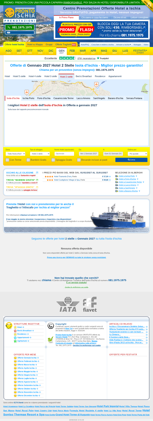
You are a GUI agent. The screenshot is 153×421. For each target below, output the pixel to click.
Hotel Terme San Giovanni (85, 406)
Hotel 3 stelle (50, 76)
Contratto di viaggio (64, 343)
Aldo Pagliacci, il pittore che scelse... (126, 340)
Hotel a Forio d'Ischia (127, 179)
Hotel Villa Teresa (128, 406)
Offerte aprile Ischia (26, 368)
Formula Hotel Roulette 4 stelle (86, 410)
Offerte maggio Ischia (26, 372)
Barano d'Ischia (115, 98)
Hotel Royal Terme (132, 410)
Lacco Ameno (83, 98)
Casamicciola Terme (63, 98)
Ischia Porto (28, 98)
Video (146, 45)
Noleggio (137, 45)
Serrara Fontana (134, 98)
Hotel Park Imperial (108, 406)
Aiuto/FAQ (85, 45)
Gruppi (49, 44)
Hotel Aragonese (10, 406)
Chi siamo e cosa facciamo (94, 17)
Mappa (94, 341)
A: (104, 150)
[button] (76, 287)
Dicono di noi (120, 17)
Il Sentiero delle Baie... (119, 337)
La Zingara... (115, 334)
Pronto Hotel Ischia (64, 335)
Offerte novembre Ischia (27, 392)
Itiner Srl (68, 329)
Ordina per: (132, 150)
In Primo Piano (66, 17)
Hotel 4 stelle (35, 76)
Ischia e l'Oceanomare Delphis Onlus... (127, 326)
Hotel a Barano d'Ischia (128, 191)
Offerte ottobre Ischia (26, 389)
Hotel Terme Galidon (64, 406)
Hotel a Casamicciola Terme (130, 182)
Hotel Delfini (50, 415)
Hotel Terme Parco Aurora (101, 415)
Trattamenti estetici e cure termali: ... (126, 332)
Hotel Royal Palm (24, 410)
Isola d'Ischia (13, 98)
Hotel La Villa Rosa (112, 411)
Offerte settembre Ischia (27, 385)
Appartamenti (114, 76)
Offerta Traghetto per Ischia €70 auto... (127, 329)
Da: (80, 150)
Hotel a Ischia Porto (127, 176)
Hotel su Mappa (35, 44)
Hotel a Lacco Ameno (127, 185)
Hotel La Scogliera (26, 406)
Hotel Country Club (43, 411)
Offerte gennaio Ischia (26, 358)
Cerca (132, 160)
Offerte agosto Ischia (26, 382)
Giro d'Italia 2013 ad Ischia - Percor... (126, 343)
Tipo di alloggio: (36, 150)
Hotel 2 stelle (66, 76)
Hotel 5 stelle (19, 76)
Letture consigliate (139, 17)
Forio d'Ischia (43, 98)
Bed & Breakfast (84, 76)
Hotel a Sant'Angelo (127, 188)
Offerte (14, 44)
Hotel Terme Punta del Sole (138, 415)
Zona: (8, 150)
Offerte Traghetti (65, 44)
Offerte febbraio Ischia (27, 361)
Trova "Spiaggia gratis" (20, 187)
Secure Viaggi (61, 337)
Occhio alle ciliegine (19, 172)
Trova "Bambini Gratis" (20, 180)
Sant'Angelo (99, 98)
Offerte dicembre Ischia (27, 396)
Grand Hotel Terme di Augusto (73, 414)
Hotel (7, 76)
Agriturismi (22, 341)
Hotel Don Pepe (119, 415)
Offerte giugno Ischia (26, 375)
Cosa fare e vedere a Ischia (102, 45)
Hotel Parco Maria (61, 411)
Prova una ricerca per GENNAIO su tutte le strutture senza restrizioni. (76, 257)
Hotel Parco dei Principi (45, 406)
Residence (100, 76)
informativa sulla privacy (85, 343)
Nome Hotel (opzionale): (64, 150)
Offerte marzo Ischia (26, 365)
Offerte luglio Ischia (26, 378)
